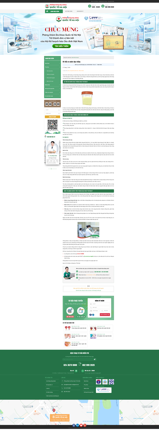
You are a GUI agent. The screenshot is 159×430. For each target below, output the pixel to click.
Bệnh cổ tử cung (50, 81)
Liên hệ (47, 388)
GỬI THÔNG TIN (105, 314)
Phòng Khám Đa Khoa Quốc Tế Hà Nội (72, 381)
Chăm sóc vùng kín (50, 74)
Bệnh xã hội (47, 84)
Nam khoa (47, 63)
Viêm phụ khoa (50, 70)
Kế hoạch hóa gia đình (49, 88)
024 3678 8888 (105, 272)
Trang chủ (65, 57)
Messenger (90, 314)
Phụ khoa (47, 67)
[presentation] (2, 35)
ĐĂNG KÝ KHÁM (52, 117)
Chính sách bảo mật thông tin (52, 396)
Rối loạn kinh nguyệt (51, 77)
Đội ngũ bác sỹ (80, 11)
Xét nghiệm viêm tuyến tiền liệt (104, 336)
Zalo (93, 314)
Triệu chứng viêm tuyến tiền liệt (79, 328)
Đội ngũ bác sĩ (49, 384)
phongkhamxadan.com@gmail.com (71, 384)
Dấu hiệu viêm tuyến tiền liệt (103, 328)
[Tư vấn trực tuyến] (91, 274)
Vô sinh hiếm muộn (49, 96)
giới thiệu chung (68, 11)
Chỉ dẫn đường (49, 392)
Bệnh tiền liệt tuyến (75, 326)
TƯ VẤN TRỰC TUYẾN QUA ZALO (52, 130)
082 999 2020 (109, 6)
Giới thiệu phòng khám (51, 381)
